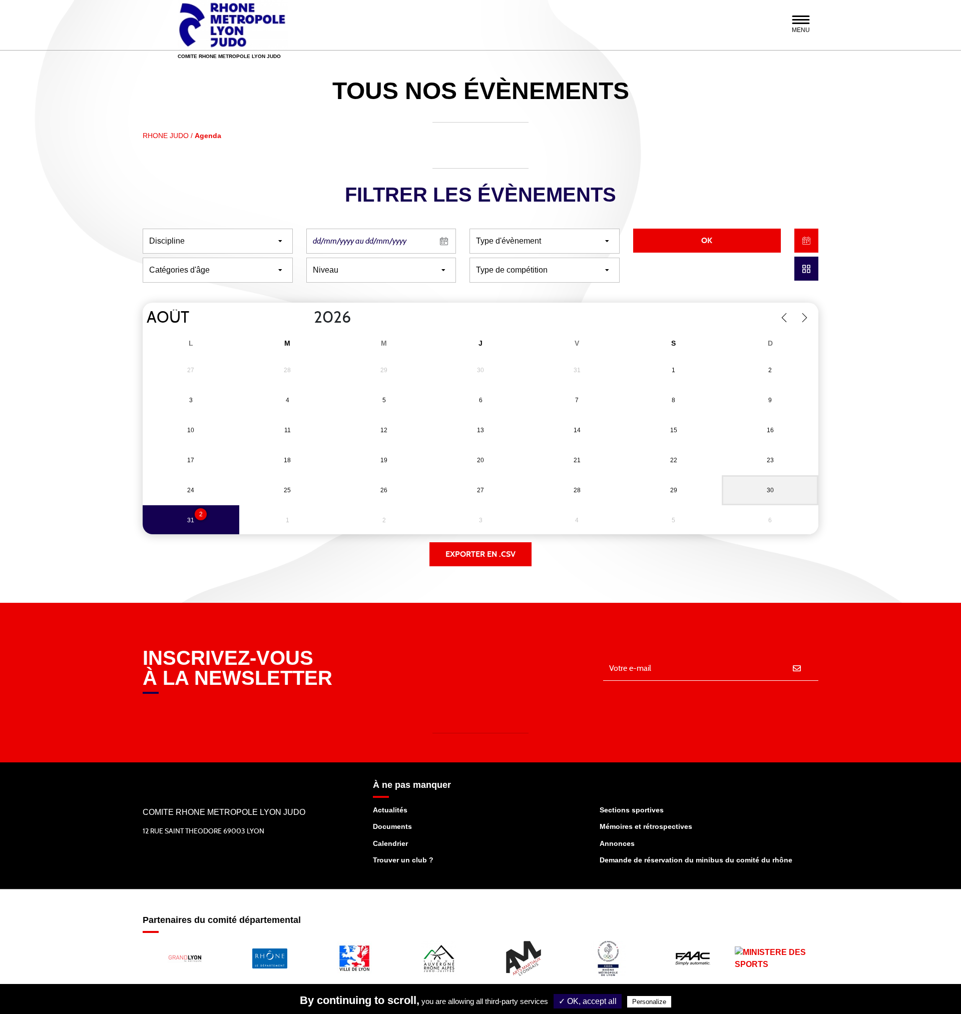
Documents (392, 826)
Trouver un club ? (403, 860)
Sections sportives (632, 810)
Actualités (390, 810)
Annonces (617, 843)
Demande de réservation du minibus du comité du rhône (696, 860)
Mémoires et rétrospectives (646, 826)
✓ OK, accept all (588, 1001)
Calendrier (390, 843)
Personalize (649, 1001)
